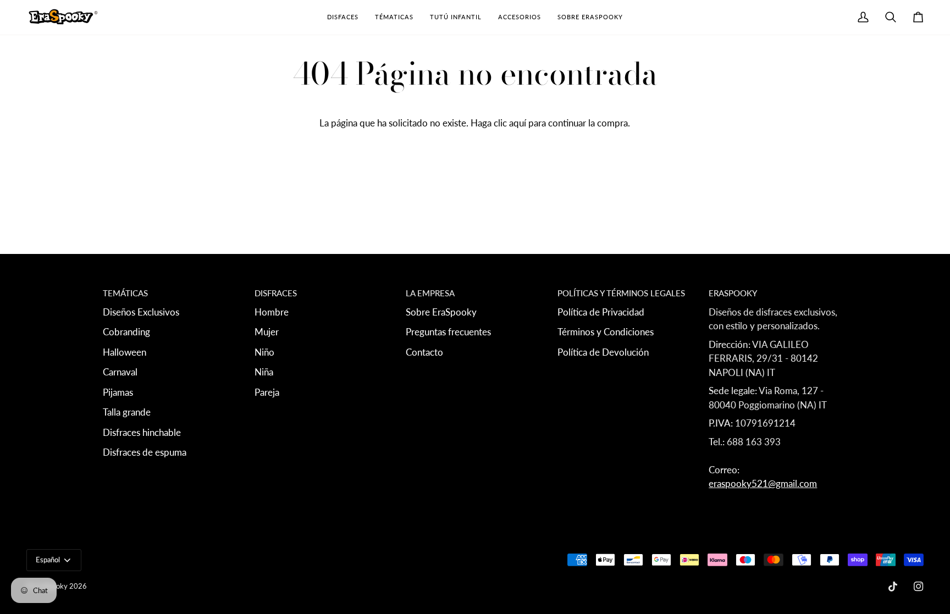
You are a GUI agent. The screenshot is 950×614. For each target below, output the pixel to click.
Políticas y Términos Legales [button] (621, 293)
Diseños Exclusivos (141, 312)
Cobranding (126, 332)
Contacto (424, 352)
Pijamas (118, 392)
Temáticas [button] (125, 293)
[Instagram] (919, 586)
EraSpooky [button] (733, 293)
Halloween (124, 352)
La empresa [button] (430, 293)
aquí (517, 123)
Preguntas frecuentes (448, 332)
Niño (264, 352)
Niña (264, 372)
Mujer (267, 332)
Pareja (267, 392)
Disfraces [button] (276, 293)
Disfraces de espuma (144, 452)
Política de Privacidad (600, 312)
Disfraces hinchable (142, 432)
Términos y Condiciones (605, 332)
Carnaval (120, 372)
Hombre (272, 312)
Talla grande (127, 412)
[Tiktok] (892, 586)
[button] (343, 17)
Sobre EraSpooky (441, 312)
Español (48, 559)
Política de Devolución (603, 352)
